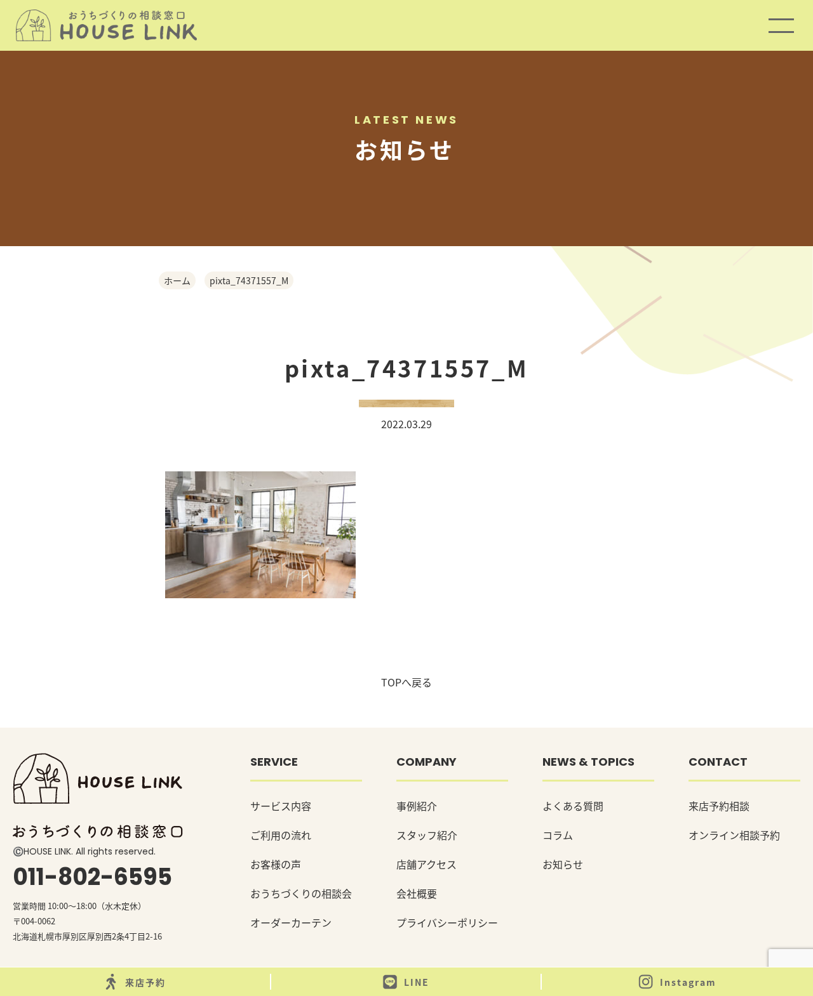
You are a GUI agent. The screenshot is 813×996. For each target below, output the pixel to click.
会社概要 (416, 893)
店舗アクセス (426, 864)
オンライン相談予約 (734, 834)
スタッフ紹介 (426, 834)
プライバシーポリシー (447, 922)
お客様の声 (275, 864)
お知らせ (562, 864)
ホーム (177, 280)
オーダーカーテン (291, 922)
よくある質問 (572, 805)
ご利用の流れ (280, 834)
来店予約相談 (719, 805)
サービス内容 (280, 805)
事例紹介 (416, 805)
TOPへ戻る (406, 682)
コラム (557, 834)
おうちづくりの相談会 (301, 893)
